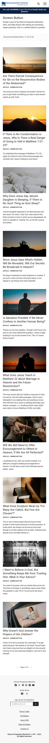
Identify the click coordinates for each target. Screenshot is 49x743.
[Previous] (17, 667)
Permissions (24, 716)
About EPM (24, 720)
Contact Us (25, 729)
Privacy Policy (24, 711)
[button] (38, 3)
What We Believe (24, 724)
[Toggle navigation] (45, 3)
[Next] (31, 667)
